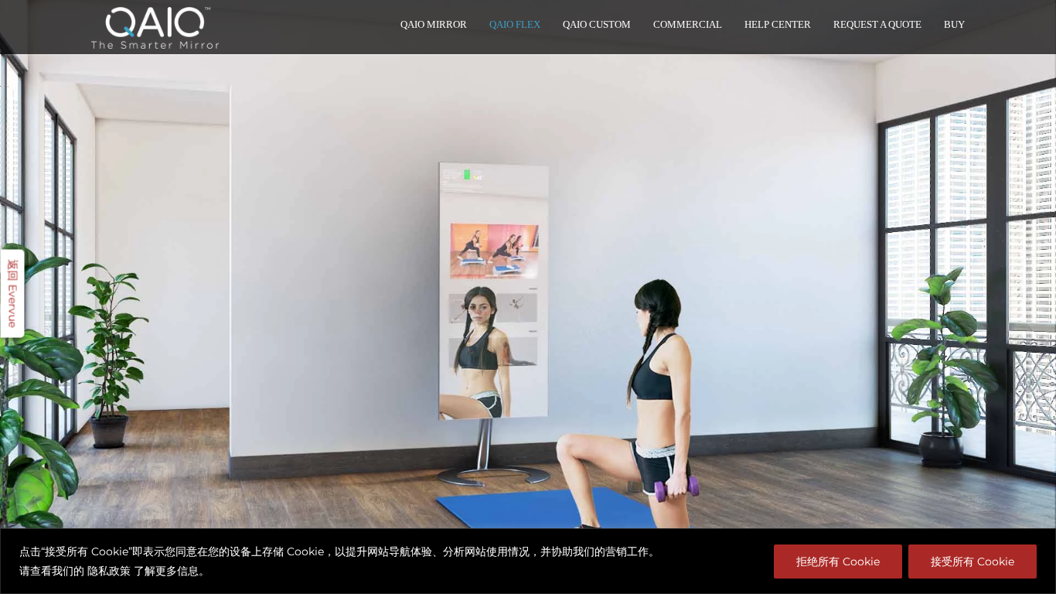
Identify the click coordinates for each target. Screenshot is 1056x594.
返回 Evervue (13, 294)
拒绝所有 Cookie (838, 561)
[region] (528, 561)
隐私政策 (109, 571)
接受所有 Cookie (972, 561)
